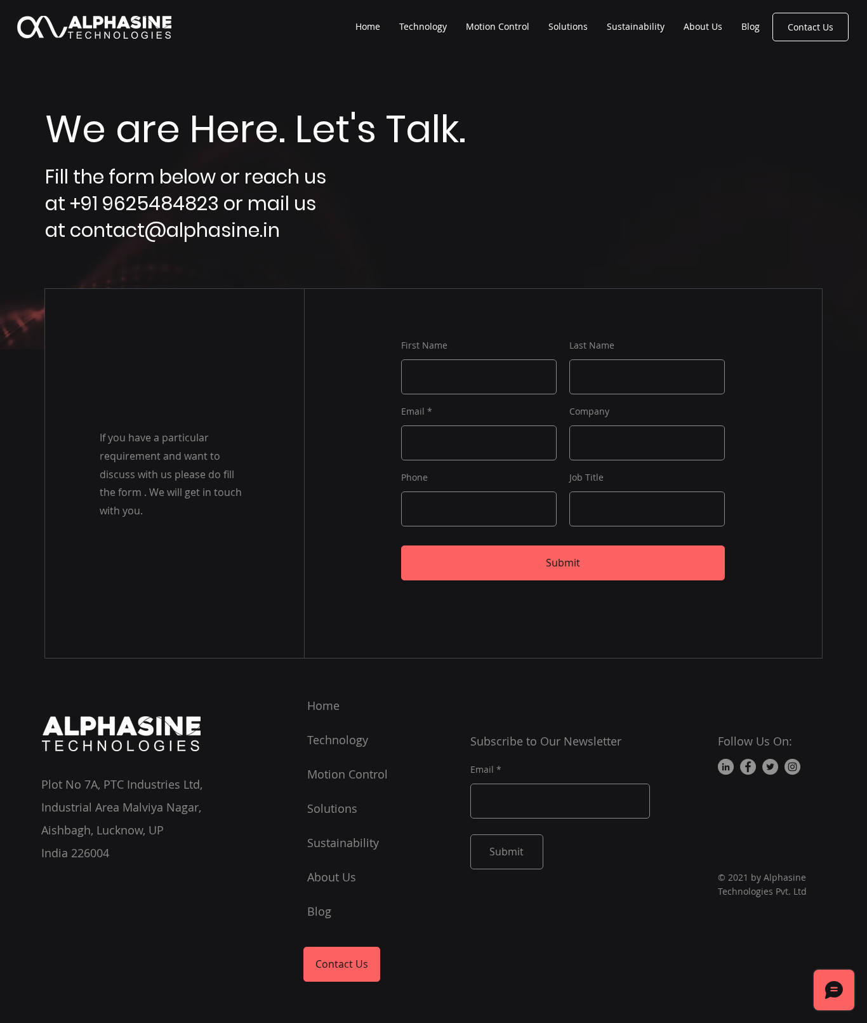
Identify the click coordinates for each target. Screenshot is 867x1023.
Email (413, 411)
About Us (331, 877)
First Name (424, 345)
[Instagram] (792, 767)
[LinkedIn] (726, 767)
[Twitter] (770, 767)
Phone (414, 477)
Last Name (591, 345)
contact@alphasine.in (175, 230)
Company (589, 411)
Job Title (586, 477)
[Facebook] (748, 767)
